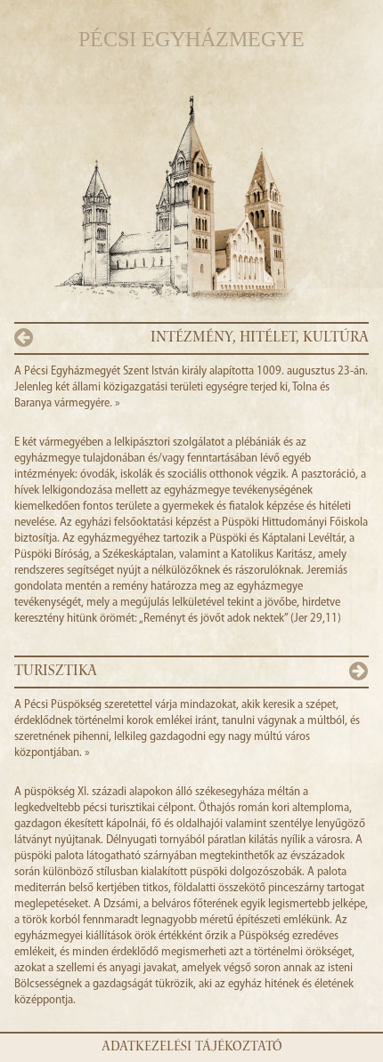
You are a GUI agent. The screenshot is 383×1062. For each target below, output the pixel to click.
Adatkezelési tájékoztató (192, 1048)
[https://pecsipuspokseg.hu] (280, 207)
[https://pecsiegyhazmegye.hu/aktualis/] (103, 207)
